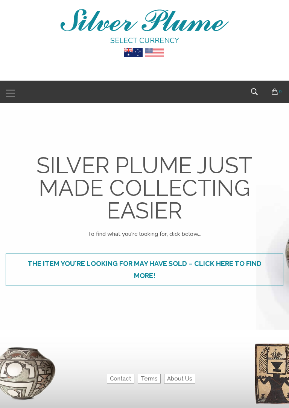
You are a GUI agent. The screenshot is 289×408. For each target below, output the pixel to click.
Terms (149, 378)
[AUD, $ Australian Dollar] (133, 47)
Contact (120, 378)
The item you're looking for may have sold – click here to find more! (144, 270)
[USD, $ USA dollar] (154, 47)
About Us (179, 378)
